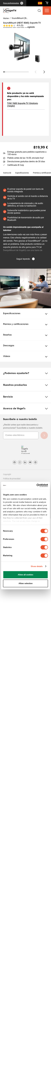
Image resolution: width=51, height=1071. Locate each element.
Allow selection (26, 583)
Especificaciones (22, 173)
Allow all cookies (25, 575)
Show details (37, 566)
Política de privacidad (11, 479)
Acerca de (7, 173)
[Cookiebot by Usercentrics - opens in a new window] (36, 485)
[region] (25, 47)
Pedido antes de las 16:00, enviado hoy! (25, 158)
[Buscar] (40, 3)
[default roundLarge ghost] (44, 72)
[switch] (44, 539)
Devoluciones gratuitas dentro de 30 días (26, 161)
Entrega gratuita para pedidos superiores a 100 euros (26, 153)
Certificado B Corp (15, 165)
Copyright (7, 474)
